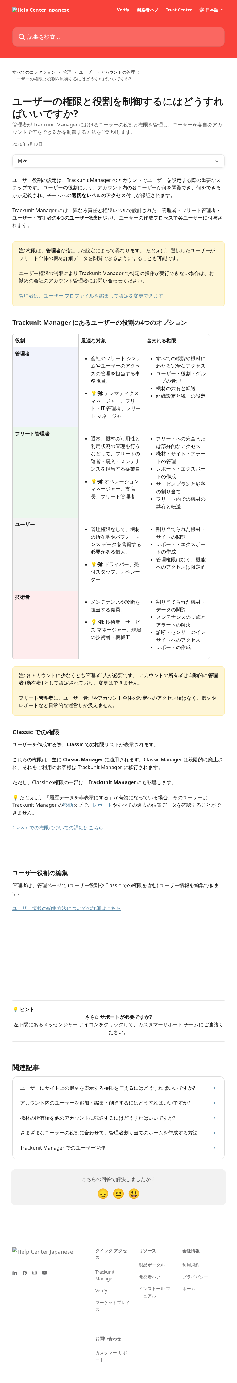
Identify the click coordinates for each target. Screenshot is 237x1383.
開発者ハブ (147, 10)
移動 (68, 804)
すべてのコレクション (34, 72)
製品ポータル (152, 1265)
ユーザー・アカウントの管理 (107, 72)
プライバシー (195, 1277)
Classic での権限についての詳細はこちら (57, 827)
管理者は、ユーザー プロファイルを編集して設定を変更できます (91, 295)
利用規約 (191, 1265)
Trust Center (179, 10)
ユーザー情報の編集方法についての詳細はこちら (66, 908)
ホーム (188, 1288)
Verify (123, 10)
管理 (67, 72)
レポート (102, 804)
